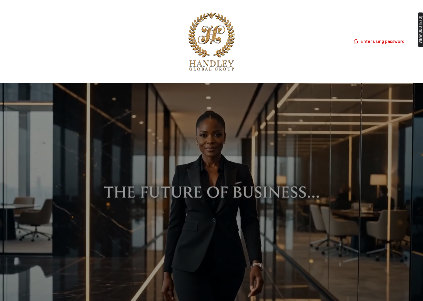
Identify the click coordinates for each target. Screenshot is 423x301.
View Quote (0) (420, 29)
